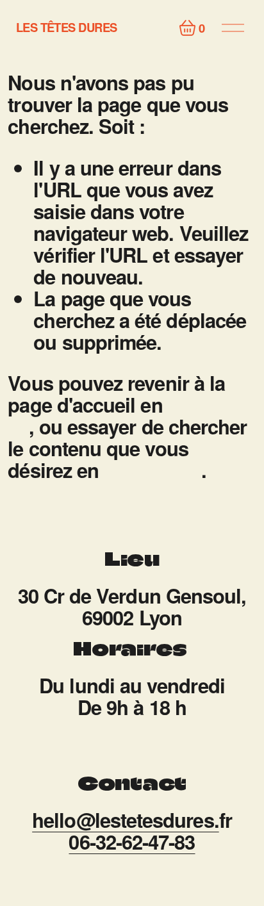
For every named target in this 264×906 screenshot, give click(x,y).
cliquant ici (152, 470)
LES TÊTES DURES (66, 27)
